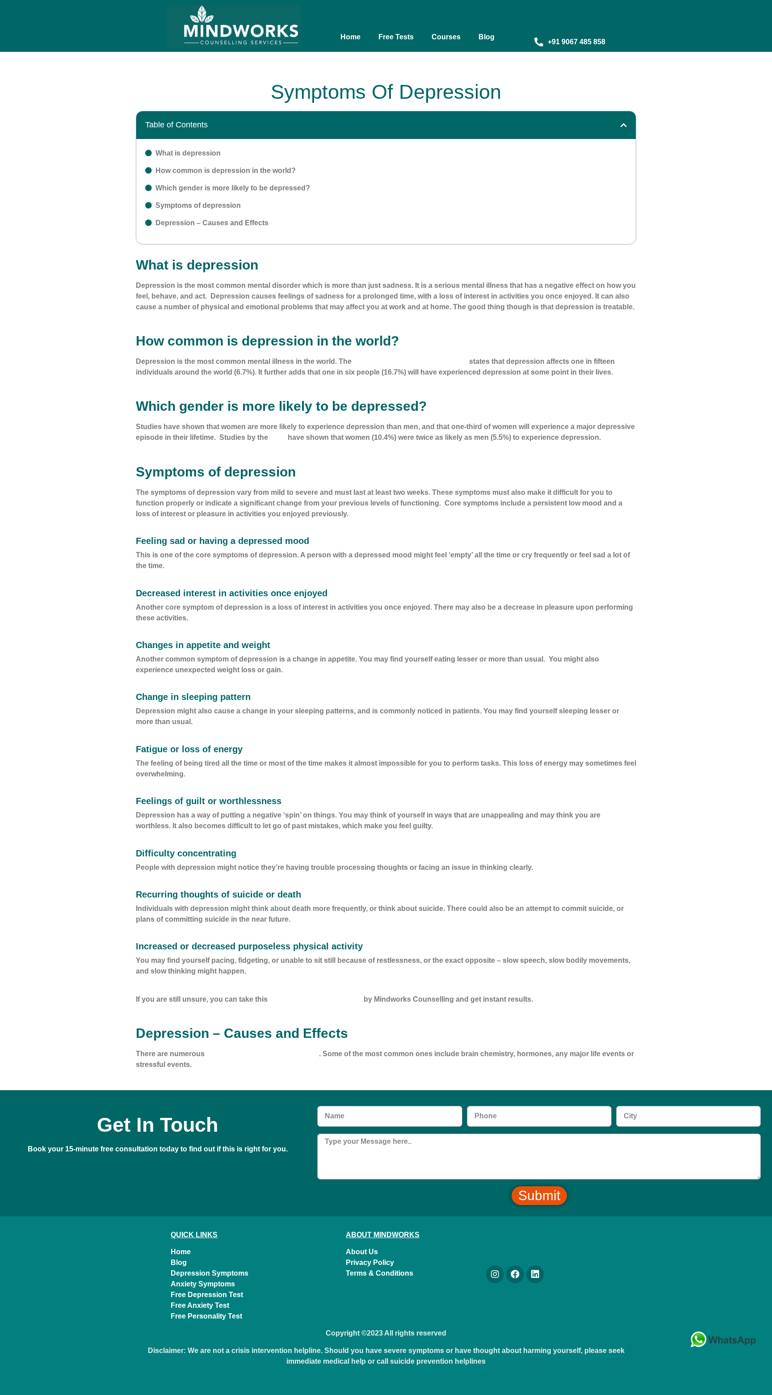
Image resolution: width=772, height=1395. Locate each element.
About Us (362, 1252)
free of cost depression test (315, 999)
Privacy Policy (370, 1262)
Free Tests (396, 37)
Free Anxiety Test (200, 1305)
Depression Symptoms (209, 1273)
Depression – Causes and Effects (212, 223)
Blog (486, 37)
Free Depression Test (207, 1294)
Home (350, 37)
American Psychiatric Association (410, 361)
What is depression (188, 153)
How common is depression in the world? (225, 170)
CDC (278, 437)
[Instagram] (495, 1274)
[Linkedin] (535, 1274)
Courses (446, 37)
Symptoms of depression (198, 205)
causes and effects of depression (262, 1054)
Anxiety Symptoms (203, 1284)
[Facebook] (515, 1274)
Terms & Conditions (379, 1273)
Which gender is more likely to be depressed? (232, 188)
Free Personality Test (206, 1316)
